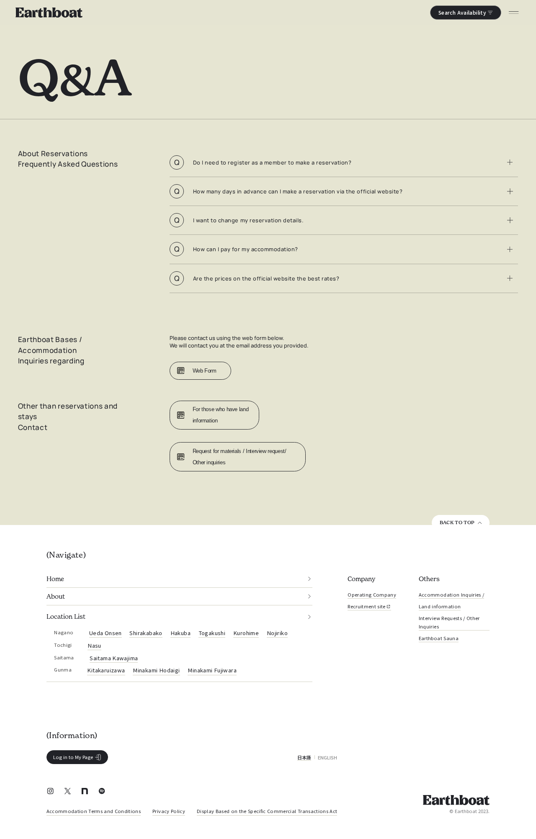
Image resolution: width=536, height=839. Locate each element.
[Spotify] (102, 792)
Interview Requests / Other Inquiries (449, 622)
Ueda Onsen (105, 633)
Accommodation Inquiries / (451, 594)
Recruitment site (366, 606)
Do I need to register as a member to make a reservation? (262, 162)
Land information (440, 606)
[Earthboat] (48, 13)
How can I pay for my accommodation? (236, 249)
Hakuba (180, 633)
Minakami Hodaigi (156, 670)
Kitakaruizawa (106, 670)
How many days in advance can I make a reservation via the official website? (288, 191)
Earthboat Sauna (439, 638)
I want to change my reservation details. (238, 220)
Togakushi (212, 633)
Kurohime (246, 633)
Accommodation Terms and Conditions (93, 811)
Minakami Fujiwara (212, 670)
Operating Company (372, 594)
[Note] (85, 792)
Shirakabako (145, 633)
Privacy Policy (168, 811)
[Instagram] (50, 792)
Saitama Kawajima (114, 658)
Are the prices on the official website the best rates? (256, 278)
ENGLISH (327, 757)
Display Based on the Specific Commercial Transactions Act (267, 811)
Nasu (94, 645)
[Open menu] (514, 12)
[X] (68, 792)
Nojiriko (277, 633)
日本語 (304, 757)
